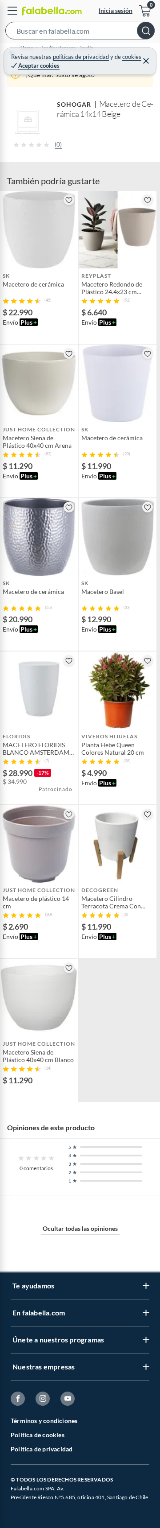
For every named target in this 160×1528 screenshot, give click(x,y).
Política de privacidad (41, 1449)
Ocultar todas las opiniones (80, 1228)
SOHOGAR (74, 104)
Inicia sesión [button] (115, 10)
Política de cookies (37, 1435)
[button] (80, 32)
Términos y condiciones (44, 1420)
